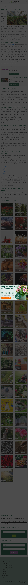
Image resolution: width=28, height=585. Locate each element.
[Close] (26, 286)
